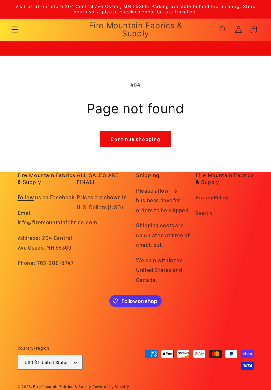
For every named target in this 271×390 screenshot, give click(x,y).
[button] (14, 29)
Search (204, 213)
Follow (26, 197)
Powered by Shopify (110, 386)
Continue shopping (135, 139)
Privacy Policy (212, 197)
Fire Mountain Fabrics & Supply (62, 386)
